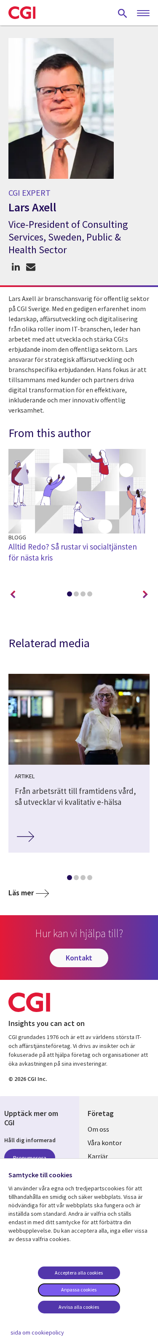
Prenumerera (29, 1158)
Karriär (98, 1156)
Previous (12, 595)
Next (145, 595)
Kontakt (79, 958)
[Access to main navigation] (143, 13)
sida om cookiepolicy (37, 1332)
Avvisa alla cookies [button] (79, 1307)
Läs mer (21, 892)
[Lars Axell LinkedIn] (15, 267)
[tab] (69, 595)
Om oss (98, 1129)
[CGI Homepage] (21, 12)
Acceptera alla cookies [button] (79, 1272)
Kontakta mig (30, 267)
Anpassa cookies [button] (78, 1289)
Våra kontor (105, 1142)
